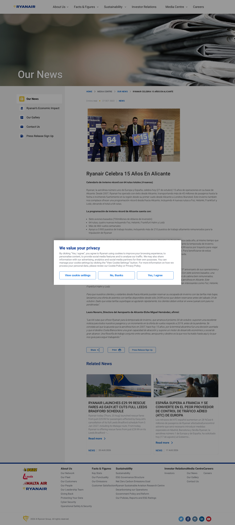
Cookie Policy (115, 265)
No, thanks (116, 275)
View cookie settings (77, 275)
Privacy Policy (133, 265)
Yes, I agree (155, 275)
